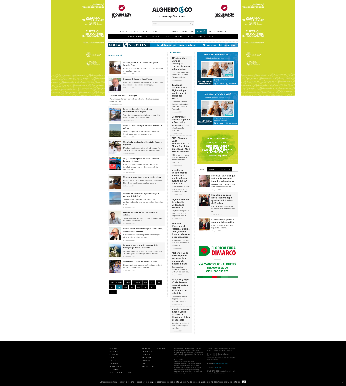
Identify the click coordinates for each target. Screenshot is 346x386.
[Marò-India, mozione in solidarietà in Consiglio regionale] (115, 153)
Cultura (145, 31)
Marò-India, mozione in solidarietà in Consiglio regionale (142, 143)
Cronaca (123, 31)
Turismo (174, 31)
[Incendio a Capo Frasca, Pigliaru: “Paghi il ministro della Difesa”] (115, 205)
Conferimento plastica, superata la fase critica (181, 119)
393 (112, 287)
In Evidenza (225, 169)
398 (145, 287)
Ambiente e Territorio (137, 37)
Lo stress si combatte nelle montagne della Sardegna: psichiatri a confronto (140, 246)
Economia (167, 37)
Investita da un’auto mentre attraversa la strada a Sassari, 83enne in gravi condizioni (180, 177)
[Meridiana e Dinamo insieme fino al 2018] (115, 273)
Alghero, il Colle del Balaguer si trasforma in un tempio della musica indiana (180, 258)
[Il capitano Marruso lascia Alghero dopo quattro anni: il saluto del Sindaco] (204, 205)
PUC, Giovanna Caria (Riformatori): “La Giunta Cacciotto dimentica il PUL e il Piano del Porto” (181, 145)
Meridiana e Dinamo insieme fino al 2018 (140, 261)
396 (132, 287)
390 (145, 282)
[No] (342, 382)
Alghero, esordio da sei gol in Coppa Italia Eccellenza (180, 203)
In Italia (191, 37)
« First (128, 282)
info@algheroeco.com (220, 363)
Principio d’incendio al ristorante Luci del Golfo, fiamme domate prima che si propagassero (181, 230)
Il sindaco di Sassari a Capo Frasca (137, 79)
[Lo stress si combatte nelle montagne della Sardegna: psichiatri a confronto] (115, 256)
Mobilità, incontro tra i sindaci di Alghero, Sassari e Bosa (140, 63)
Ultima (202, 169)
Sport (155, 31)
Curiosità (154, 37)
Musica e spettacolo (218, 31)
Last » (113, 292)
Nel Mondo (179, 37)
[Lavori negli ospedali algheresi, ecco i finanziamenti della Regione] (115, 120)
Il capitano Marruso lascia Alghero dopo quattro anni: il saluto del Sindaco (179, 92)
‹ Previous (137, 282)
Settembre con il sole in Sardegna (123, 95)
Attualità (201, 31)
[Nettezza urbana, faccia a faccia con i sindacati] (115, 188)
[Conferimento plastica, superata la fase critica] (204, 230)
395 (125, 287)
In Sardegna (187, 31)
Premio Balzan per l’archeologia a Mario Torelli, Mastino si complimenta (143, 229)
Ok (244, 382)
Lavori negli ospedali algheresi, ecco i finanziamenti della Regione (138, 110)
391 (152, 282)
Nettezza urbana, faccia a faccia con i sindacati (142, 177)
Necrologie (213, 37)
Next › (152, 287)
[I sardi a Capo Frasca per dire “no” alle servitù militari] (115, 137)
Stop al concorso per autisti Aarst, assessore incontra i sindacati (141, 159)
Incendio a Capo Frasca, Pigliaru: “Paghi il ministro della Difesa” (141, 194)
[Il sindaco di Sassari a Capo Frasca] (115, 90)
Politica (134, 31)
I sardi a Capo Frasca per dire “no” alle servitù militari (142, 126)
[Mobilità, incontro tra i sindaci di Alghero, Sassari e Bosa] (115, 74)
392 (158, 282)
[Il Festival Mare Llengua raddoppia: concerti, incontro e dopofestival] (204, 186)
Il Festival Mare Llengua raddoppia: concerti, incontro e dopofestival (181, 63)
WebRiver (218, 367)
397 (138, 287)
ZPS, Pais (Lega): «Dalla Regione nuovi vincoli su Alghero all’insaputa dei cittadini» (180, 286)
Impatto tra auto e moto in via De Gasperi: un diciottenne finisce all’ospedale (181, 314)
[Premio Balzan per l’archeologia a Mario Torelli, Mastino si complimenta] (115, 240)
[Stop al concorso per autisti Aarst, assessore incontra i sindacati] (115, 170)
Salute (164, 31)
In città (201, 37)
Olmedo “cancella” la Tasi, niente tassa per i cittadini (141, 213)
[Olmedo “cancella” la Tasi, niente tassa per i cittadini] (115, 223)
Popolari (212, 169)
